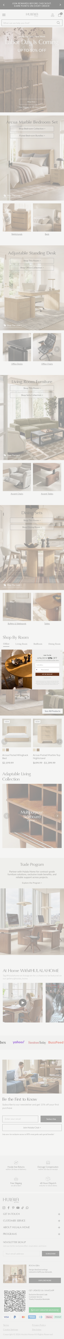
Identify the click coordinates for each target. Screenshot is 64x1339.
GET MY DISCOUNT (47, 674)
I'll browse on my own (47, 677)
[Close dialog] (61, 651)
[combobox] (37, 669)
